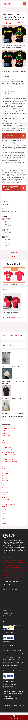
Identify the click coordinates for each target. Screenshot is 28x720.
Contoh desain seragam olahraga (10, 461)
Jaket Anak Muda (6, 471)
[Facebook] (7, 581)
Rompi (3, 516)
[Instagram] (14, 581)
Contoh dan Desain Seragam (8, 454)
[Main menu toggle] (24, 3)
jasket (3, 485)
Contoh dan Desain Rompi (8, 452)
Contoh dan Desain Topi (7, 459)
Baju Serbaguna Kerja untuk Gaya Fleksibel (13, 416)
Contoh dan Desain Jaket (7, 445)
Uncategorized (5, 520)
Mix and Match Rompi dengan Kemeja (12, 577)
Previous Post (14, 252)
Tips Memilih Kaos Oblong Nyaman (11, 398)
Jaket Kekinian (5, 475)
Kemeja (3, 497)
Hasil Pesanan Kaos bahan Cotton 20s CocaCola (11, 313)
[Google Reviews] (4, 581)
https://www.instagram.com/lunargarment (12, 335)
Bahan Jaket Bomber (6, 433)
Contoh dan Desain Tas (7, 457)
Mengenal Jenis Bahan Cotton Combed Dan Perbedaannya (8, 223)
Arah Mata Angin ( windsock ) (9, 428)
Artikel (12, 316)
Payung (3, 511)
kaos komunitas (5, 490)
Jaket (3, 466)
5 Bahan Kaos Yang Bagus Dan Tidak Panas (8, 232)
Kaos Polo (4, 494)
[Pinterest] (17, 581)
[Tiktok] (10, 581)
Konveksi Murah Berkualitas (8, 504)
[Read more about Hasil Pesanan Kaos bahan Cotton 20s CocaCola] (12, 302)
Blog (3, 440)
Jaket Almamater (6, 468)
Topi (3, 518)
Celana (3, 442)
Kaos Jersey (4, 487)
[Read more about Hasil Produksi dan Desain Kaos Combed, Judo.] (14, 275)
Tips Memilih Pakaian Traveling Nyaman (12, 413)
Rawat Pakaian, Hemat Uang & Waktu (12, 366)
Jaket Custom (5, 473)
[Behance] (20, 581)
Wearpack (4, 523)
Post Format (5, 513)
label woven (4, 506)
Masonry (4, 509)
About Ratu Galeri (7, 316)
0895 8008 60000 (8, 686)
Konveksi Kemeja (6, 502)
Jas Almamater (5, 483)
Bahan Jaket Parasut (6, 438)
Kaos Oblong (9, 23)
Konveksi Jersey (5, 499)
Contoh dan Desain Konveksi (12, 317)
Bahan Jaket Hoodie (6, 435)
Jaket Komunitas (5, 480)
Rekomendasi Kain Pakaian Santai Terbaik (13, 570)
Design (3, 464)
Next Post (14, 256)
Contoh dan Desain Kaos (8, 22)
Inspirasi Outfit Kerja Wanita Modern (11, 572)
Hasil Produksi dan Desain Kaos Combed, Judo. (13, 285)
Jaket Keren (4, 478)
